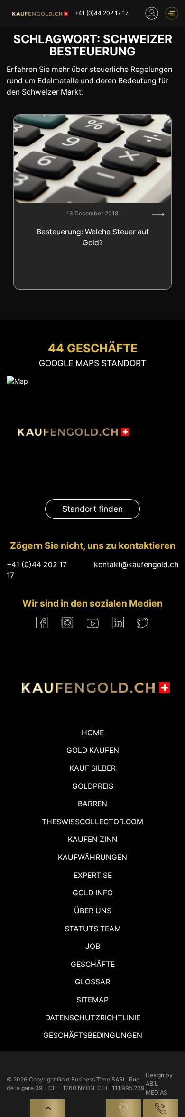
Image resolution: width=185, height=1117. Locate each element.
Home (93, 732)
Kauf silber (92, 768)
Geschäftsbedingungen (92, 1035)
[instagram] (67, 623)
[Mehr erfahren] (158, 214)
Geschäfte (93, 964)
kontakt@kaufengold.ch (136, 564)
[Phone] (160, 1108)
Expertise (93, 875)
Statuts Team (93, 928)
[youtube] (93, 622)
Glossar (92, 981)
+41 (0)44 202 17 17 (101, 13)
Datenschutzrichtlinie (92, 1017)
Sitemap (92, 999)
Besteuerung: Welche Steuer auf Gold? (93, 237)
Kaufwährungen (92, 857)
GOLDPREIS (92, 786)
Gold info (93, 892)
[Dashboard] (151, 13)
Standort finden (92, 509)
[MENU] (171, 13)
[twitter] (143, 622)
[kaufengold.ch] (39, 13)
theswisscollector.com (92, 821)
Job (92, 946)
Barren (92, 803)
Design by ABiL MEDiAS (159, 1084)
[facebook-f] (42, 623)
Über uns (92, 910)
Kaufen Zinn (93, 839)
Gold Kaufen (92, 750)
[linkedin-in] (118, 623)
